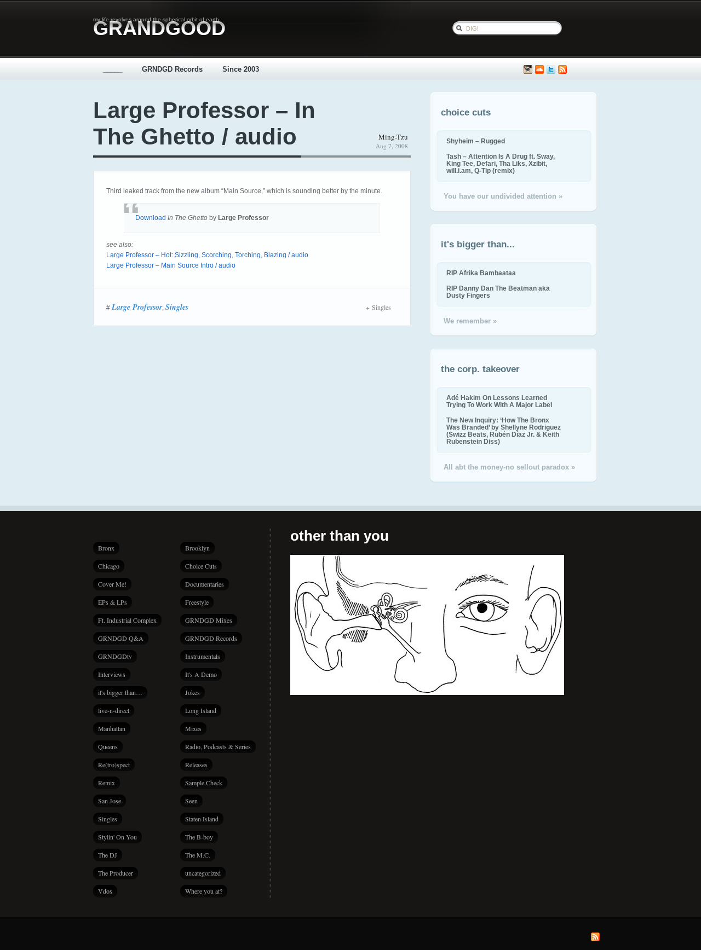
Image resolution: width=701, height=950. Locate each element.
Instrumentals (202, 656)
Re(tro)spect (114, 764)
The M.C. (197, 854)
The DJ (107, 854)
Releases (196, 764)
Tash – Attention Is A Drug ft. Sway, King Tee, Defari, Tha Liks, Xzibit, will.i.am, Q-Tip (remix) (500, 163)
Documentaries (204, 584)
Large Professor (137, 307)
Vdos (105, 891)
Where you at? (203, 891)
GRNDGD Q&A (120, 638)
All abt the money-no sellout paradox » (509, 467)
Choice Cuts (201, 565)
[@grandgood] (551, 69)
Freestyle (197, 602)
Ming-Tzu (393, 137)
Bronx (106, 547)
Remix (106, 782)
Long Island (200, 710)
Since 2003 (240, 69)
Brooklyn (197, 547)
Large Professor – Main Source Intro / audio (170, 265)
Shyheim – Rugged (475, 140)
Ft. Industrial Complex (127, 620)
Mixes (193, 728)
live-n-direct (113, 710)
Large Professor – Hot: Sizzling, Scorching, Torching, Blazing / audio (207, 255)
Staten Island (202, 818)
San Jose (109, 800)
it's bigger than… (120, 692)
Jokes (192, 692)
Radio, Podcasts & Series (218, 746)
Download (150, 218)
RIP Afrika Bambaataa (481, 272)
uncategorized (203, 872)
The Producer (115, 872)
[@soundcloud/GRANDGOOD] (539, 69)
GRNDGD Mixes (208, 620)
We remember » (470, 321)
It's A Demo (201, 674)
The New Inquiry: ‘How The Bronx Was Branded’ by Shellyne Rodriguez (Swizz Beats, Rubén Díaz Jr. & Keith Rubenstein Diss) (503, 430)
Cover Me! (112, 584)
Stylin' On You (117, 836)
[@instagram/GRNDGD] (528, 69)
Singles (176, 307)
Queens (108, 746)
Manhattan (111, 728)
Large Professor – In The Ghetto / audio (204, 123)
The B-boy (199, 836)
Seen (191, 800)
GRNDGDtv (115, 656)
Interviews (111, 674)
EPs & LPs (112, 602)
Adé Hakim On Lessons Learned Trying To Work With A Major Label (499, 401)
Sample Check (203, 782)
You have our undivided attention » (503, 196)
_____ (112, 69)
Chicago (108, 565)
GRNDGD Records (172, 69)
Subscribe (562, 69)
